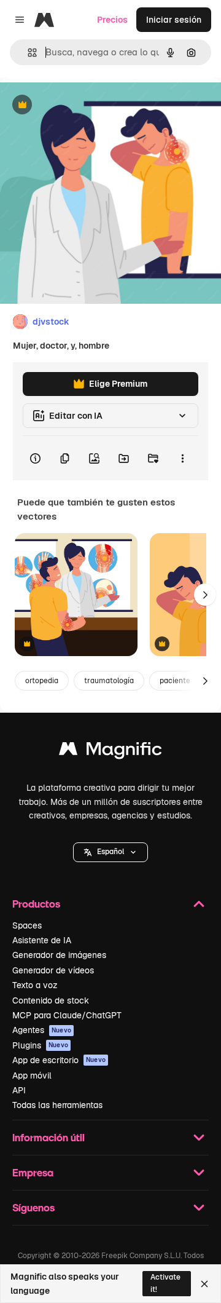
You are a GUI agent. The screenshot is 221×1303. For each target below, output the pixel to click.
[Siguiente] (205, 594)
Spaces (27, 925)
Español (110, 852)
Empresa (32, 1172)
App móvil (32, 1075)
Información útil (48, 1137)
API (19, 1090)
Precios (112, 19)
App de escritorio (59, 1060)
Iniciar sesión (173, 19)
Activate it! (165, 1283)
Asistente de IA (41, 940)
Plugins (40, 1045)
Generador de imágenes (59, 954)
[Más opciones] (182, 458)
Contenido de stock (50, 1000)
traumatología (109, 681)
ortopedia (41, 681)
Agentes (41, 1030)
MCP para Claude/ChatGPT (67, 1015)
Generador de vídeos (53, 970)
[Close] (204, 1284)
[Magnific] (110, 751)
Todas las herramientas (57, 1105)
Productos (36, 903)
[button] (110, 852)
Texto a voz (35, 985)
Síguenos (33, 1207)
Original (78, 105)
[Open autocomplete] (27, 52)
